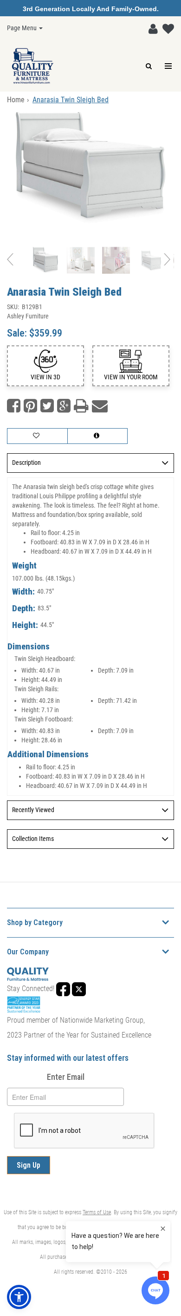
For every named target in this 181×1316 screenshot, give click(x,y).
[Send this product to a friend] (100, 406)
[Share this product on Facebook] (13, 406)
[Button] (168, 66)
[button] (151, 27)
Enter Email (65, 1077)
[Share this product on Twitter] (47, 406)
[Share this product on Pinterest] (30, 406)
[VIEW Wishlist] (37, 436)
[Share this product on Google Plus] (64, 406)
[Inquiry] (97, 436)
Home (16, 99)
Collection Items (33, 838)
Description (26, 462)
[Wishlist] (166, 27)
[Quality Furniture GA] (32, 66)
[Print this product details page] (81, 406)
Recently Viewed (33, 809)
